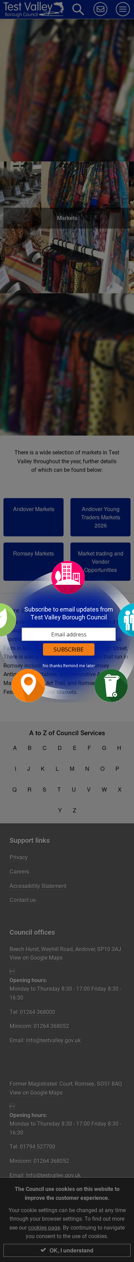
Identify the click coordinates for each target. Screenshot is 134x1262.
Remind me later (79, 666)
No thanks (52, 666)
